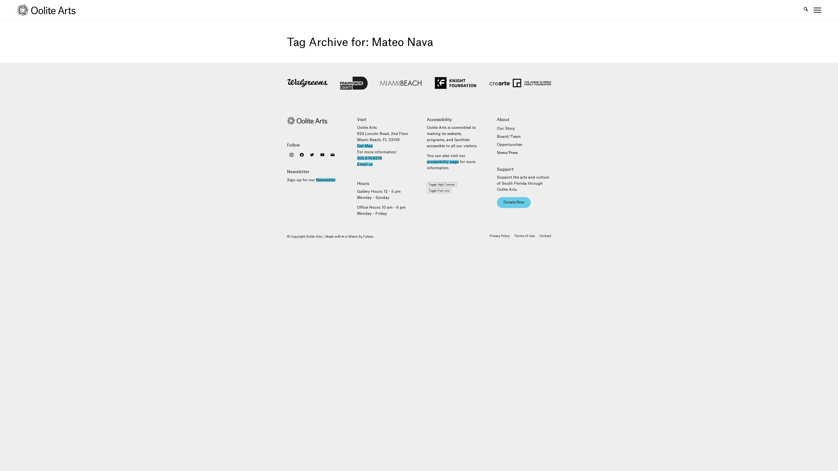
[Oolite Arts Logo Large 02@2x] (49, 10)
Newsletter (325, 180)
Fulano (368, 236)
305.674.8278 (369, 158)
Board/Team (509, 136)
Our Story (506, 128)
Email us (365, 164)
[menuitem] (806, 10)
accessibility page (443, 162)
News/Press (507, 153)
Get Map (365, 146)
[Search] (806, 10)
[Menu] (816, 10)
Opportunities (509, 145)
